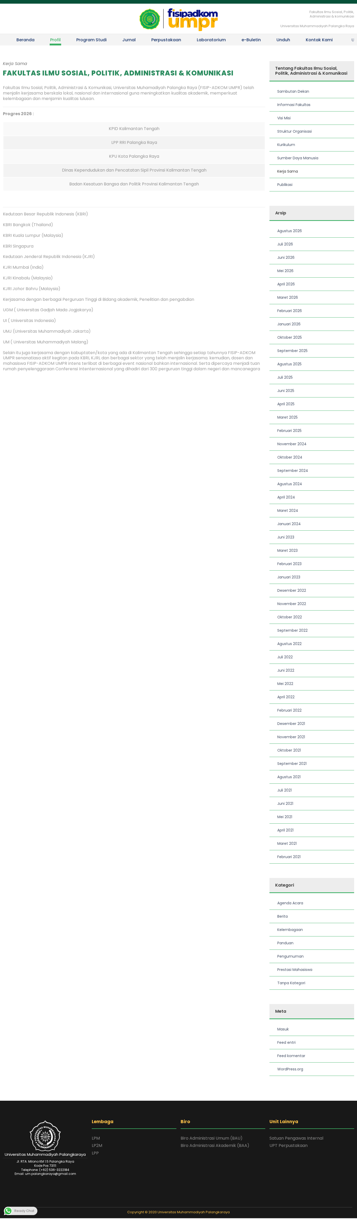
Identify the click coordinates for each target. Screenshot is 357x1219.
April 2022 (286, 697)
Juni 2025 (285, 390)
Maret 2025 (287, 417)
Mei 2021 (284, 816)
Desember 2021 (291, 723)
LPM (96, 1138)
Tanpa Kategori (291, 983)
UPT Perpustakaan (288, 1145)
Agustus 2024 (289, 484)
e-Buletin (251, 40)
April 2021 (285, 830)
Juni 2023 (285, 537)
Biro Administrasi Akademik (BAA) (215, 1145)
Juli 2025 (285, 377)
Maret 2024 (287, 510)
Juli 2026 (285, 244)
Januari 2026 (289, 324)
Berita (282, 916)
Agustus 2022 (289, 643)
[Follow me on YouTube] (189, 1202)
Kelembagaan (290, 929)
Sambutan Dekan (293, 91)
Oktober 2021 (289, 750)
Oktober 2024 (289, 457)
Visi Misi (284, 118)
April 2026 (286, 284)
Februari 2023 (289, 563)
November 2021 (291, 737)
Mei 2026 (285, 270)
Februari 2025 (289, 430)
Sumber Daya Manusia (297, 158)
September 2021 (292, 763)
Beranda (25, 40)
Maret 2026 (287, 297)
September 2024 (292, 470)
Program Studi (91, 40)
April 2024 (286, 497)
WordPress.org (290, 1069)
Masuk (283, 1029)
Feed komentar (291, 1055)
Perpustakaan (166, 40)
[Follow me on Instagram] (182, 1202)
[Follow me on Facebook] (175, 1202)
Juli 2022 (285, 657)
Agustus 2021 (289, 777)
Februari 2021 (289, 856)
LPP (95, 1153)
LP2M (97, 1145)
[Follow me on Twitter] (168, 1202)
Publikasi (284, 184)
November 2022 (291, 603)
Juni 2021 (285, 803)
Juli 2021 (284, 790)
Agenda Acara (290, 903)
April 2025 (286, 404)
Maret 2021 (287, 843)
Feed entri (286, 1042)
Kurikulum (286, 144)
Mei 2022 (285, 683)
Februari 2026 (289, 310)
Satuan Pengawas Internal (296, 1138)
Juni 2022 (285, 670)
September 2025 (292, 350)
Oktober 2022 (289, 617)
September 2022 (292, 630)
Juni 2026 (286, 257)
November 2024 (292, 444)
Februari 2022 (289, 710)
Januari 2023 (288, 577)
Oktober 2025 (289, 337)
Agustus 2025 (289, 364)
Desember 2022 (291, 590)
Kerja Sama (287, 171)
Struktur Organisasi (294, 131)
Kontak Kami (319, 40)
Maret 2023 (287, 550)
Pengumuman (290, 956)
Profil (55, 40)
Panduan (285, 943)
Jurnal (129, 40)
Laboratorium (211, 40)
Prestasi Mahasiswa (294, 969)
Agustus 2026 (289, 230)
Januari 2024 (289, 523)
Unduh (283, 40)
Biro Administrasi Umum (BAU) (212, 1138)
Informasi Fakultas (293, 104)
